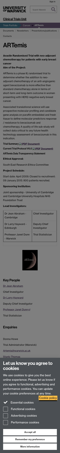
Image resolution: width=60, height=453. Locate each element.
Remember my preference (30, 439)
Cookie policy (48, 398)
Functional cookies (22, 409)
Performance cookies (24, 422)
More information (30, 446)
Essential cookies (22, 402)
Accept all (30, 432)
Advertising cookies (23, 416)
